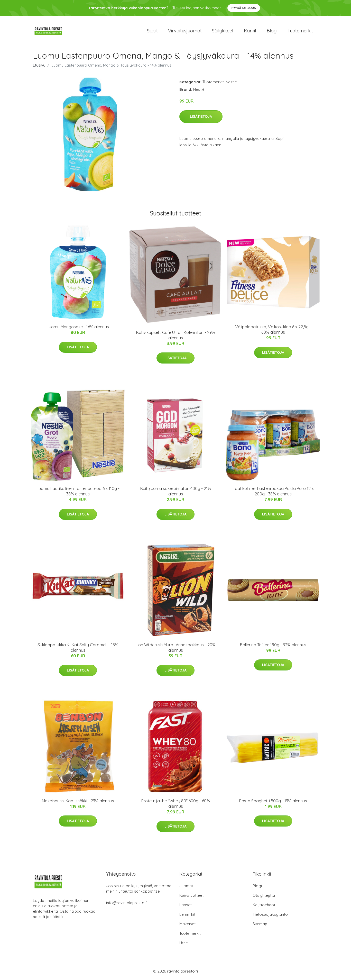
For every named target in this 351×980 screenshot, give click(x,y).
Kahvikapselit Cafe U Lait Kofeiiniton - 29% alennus (175, 335)
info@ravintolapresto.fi (126, 902)
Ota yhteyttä (264, 895)
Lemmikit (187, 914)
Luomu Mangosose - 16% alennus (78, 326)
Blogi (272, 31)
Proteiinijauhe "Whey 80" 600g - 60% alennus (175, 803)
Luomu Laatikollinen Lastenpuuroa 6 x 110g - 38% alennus (77, 491)
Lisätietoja (201, 116)
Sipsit (152, 31)
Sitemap (260, 923)
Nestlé (231, 81)
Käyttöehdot (264, 904)
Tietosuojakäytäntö (270, 914)
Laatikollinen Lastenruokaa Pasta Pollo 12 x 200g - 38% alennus (273, 491)
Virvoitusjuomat (185, 31)
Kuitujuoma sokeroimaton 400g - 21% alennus (175, 491)
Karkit (250, 31)
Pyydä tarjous (244, 8)
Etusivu (39, 65)
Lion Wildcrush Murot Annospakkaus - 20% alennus (175, 647)
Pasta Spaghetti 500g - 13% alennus (273, 800)
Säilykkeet (223, 31)
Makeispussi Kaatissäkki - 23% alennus (78, 800)
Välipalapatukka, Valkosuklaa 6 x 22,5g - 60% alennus (273, 329)
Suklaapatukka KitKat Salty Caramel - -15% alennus (78, 647)
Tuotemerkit (300, 31)
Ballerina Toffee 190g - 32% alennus (273, 644)
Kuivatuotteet (191, 895)
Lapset (185, 904)
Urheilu (185, 942)
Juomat (186, 885)
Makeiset (187, 923)
